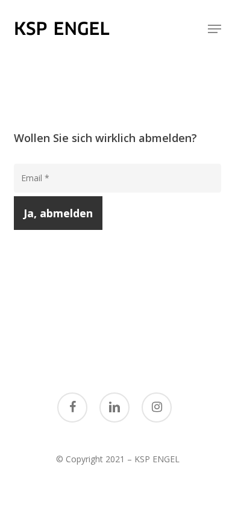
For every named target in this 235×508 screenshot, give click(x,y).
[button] (214, 29)
